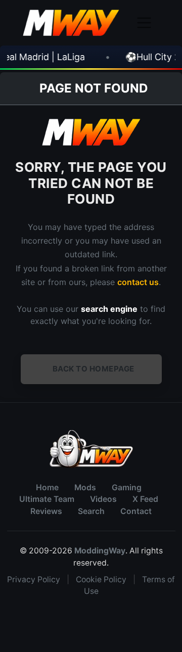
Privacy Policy (33, 579)
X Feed (145, 499)
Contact (136, 511)
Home (47, 487)
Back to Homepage (93, 369)
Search (91, 511)
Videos (103, 499)
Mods (85, 487)
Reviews (46, 511)
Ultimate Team (46, 499)
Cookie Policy (101, 579)
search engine (109, 309)
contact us (138, 282)
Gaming (127, 487)
